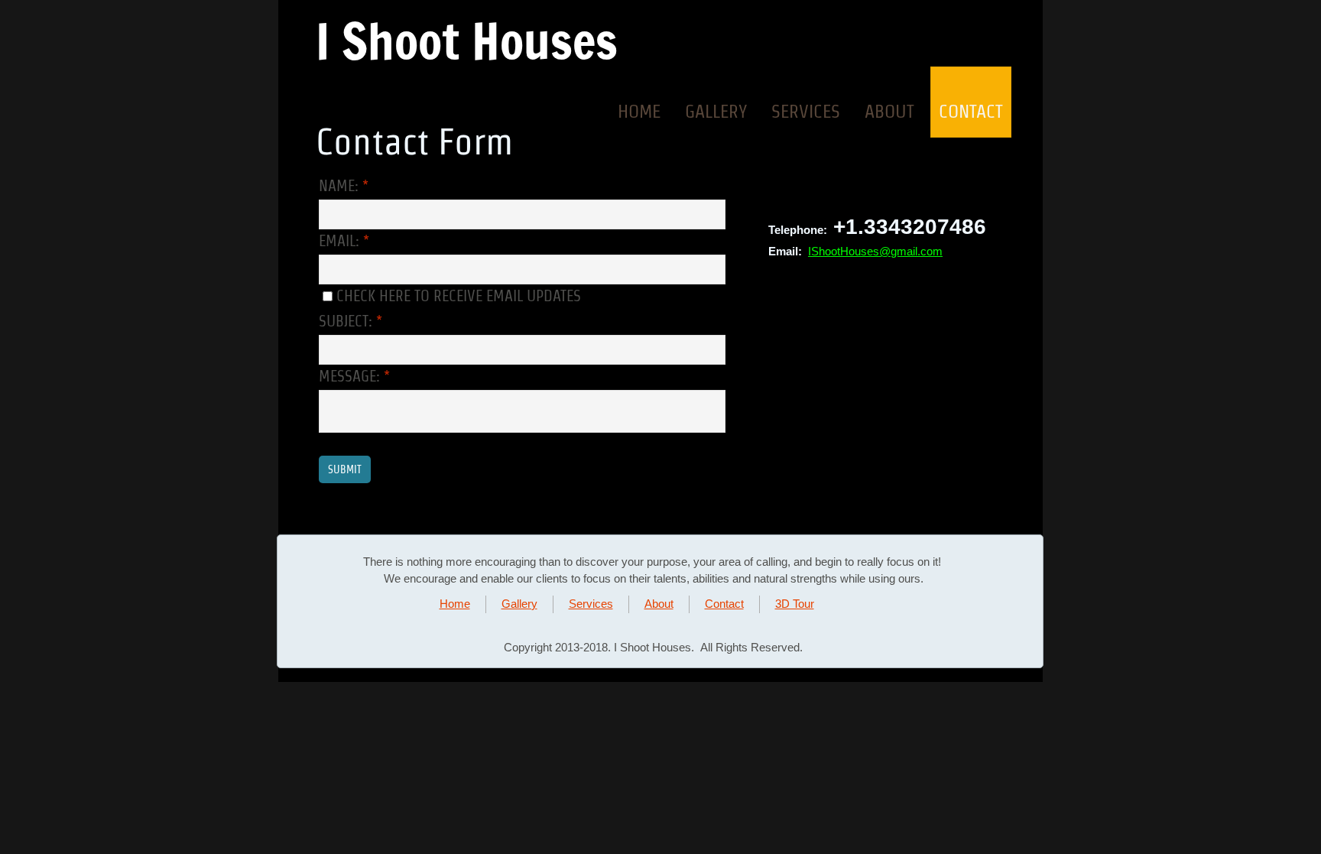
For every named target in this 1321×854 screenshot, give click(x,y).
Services (805, 111)
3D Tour (794, 603)
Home (639, 111)
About (889, 111)
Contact (971, 111)
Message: (354, 376)
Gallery (716, 111)
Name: (343, 185)
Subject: (350, 321)
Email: (344, 240)
